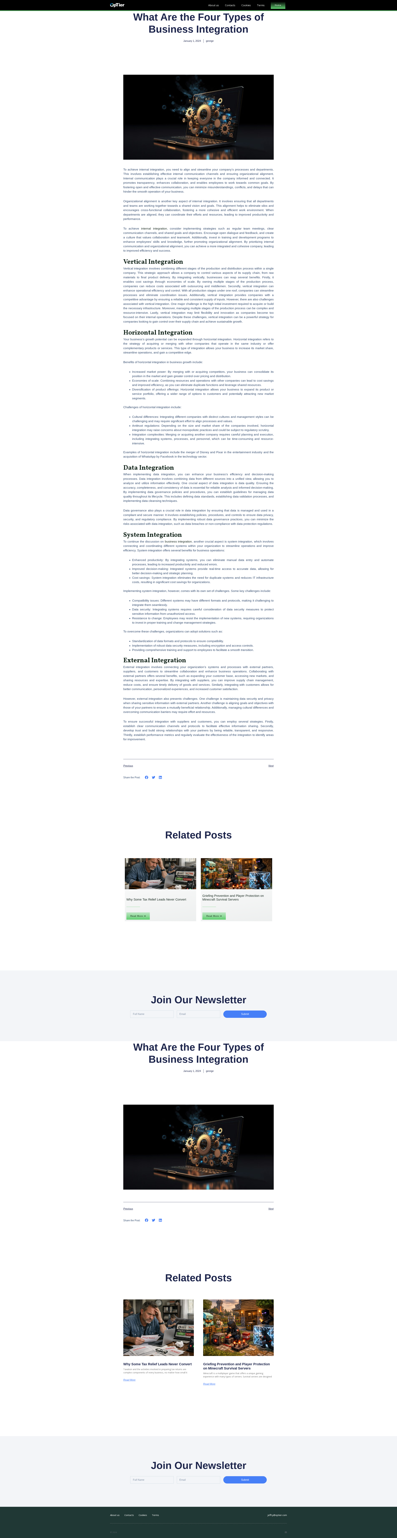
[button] (146, 777)
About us (213, 5)
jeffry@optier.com (277, 1515)
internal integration (154, 228)
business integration (178, 541)
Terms (261, 5)
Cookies (246, 5)
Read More (129, 1380)
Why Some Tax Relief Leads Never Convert (157, 1364)
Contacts (230, 5)
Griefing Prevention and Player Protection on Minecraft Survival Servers (236, 1366)
